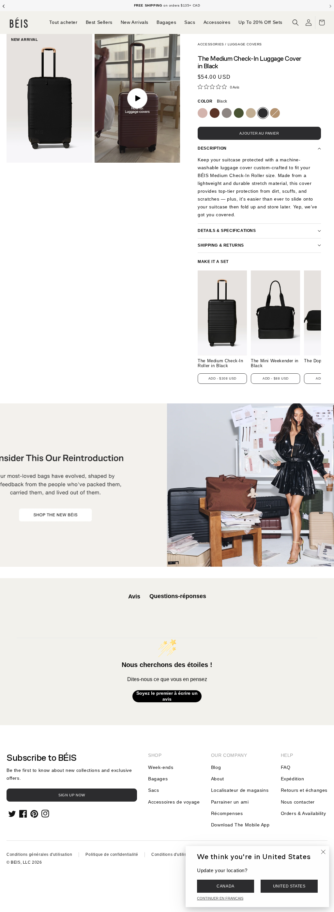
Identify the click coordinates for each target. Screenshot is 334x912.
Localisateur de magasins (239, 790)
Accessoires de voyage (174, 802)
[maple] (215, 113)
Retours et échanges (304, 790)
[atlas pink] (202, 113)
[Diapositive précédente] (3, 5)
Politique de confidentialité (111, 854)
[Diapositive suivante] (330, 5)
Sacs (153, 790)
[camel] (275, 113)
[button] (295, 22)
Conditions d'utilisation (173, 854)
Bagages (158, 778)
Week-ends (160, 767)
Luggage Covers (245, 44)
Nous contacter (298, 802)
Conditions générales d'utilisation (39, 854)
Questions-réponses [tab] (177, 596)
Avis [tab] (134, 596)
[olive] (239, 113)
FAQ (286, 767)
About (217, 778)
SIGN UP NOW (71, 795)
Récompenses (227, 813)
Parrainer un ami (230, 802)
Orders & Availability (303, 813)
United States (289, 886)
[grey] (227, 113)
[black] (263, 113)
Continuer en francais (220, 898)
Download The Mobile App (240, 824)
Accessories (211, 44)
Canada (226, 886)
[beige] (251, 113)
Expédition (292, 778)
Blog (216, 767)
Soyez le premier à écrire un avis (167, 696)
